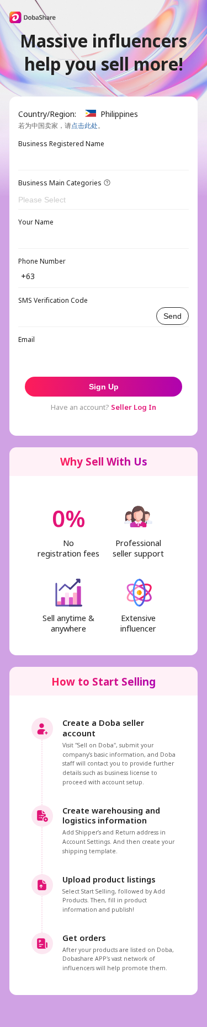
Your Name (36, 222)
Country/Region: (47, 114)
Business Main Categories (60, 183)
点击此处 (84, 125)
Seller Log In (133, 407)
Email (26, 339)
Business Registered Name (61, 143)
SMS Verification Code (53, 300)
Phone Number (42, 261)
